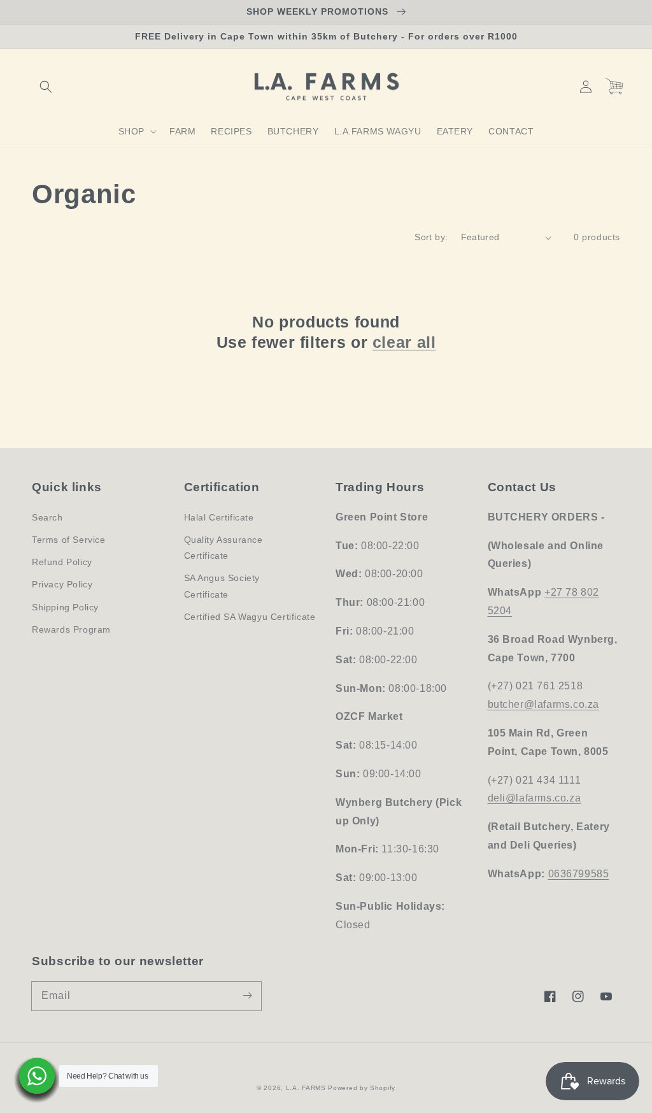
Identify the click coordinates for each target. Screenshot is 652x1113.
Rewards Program (71, 629)
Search (47, 517)
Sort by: (431, 237)
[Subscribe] (247, 996)
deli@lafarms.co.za (534, 798)
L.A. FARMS (306, 1087)
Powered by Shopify (361, 1087)
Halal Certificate (219, 517)
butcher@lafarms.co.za (544, 704)
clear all (404, 342)
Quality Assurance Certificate (223, 548)
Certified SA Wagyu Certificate (250, 617)
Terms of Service (69, 540)
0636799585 (578, 873)
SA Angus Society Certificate (222, 586)
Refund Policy (62, 562)
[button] (46, 87)
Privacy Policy (62, 584)
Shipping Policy (65, 607)
